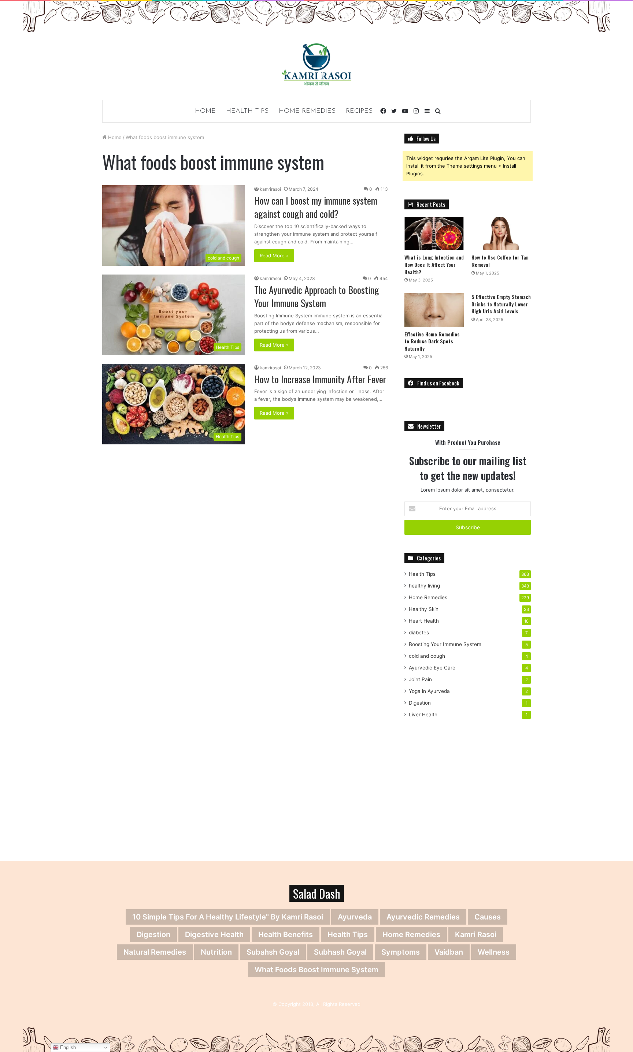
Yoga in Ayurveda (429, 691)
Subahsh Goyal (273, 952)
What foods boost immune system (316, 969)
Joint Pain (420, 679)
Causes (487, 917)
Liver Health (423, 714)
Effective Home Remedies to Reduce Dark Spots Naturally (432, 341)
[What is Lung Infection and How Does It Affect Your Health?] (434, 233)
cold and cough (427, 656)
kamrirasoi (270, 189)
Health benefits (285, 934)
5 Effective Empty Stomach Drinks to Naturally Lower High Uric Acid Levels (501, 304)
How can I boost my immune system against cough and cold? (315, 207)
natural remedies (154, 952)
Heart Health (424, 621)
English (67, 1047)
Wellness (494, 952)
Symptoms (400, 952)
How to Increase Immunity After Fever (320, 379)
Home (205, 111)
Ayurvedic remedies (423, 917)
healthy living (424, 586)
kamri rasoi (475, 934)
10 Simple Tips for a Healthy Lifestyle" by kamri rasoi (227, 917)
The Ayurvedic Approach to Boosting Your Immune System (316, 296)
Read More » (274, 255)
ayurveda (355, 917)
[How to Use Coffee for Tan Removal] (501, 233)
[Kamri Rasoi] (316, 64)
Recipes (359, 111)
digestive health (214, 934)
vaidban (448, 952)
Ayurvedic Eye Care (432, 668)
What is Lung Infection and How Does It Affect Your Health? (434, 264)
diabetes (419, 632)
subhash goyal (340, 952)
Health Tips (247, 111)
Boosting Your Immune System (445, 644)
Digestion (420, 703)
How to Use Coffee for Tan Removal (500, 260)
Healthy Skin (423, 609)
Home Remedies (307, 111)
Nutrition (216, 952)
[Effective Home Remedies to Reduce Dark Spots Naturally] (434, 310)
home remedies (411, 934)
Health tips (347, 934)
